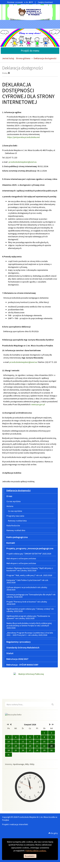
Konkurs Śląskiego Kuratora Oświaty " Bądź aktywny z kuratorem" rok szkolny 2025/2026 (30, 569)
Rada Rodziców (13, 525)
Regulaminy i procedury (18, 641)
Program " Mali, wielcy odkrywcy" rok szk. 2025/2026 (29, 575)
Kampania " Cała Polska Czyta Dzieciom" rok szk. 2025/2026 (27, 581)
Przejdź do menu (30, 50)
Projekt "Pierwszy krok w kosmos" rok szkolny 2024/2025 (27, 602)
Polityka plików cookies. (35, 850)
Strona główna (23, 58)
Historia (10, 506)
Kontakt (10, 542)
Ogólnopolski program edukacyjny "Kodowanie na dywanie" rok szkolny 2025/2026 (28, 617)
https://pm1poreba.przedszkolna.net (23, 137)
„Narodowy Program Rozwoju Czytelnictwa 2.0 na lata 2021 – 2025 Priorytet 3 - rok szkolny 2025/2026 (30, 633)
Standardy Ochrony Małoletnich (22, 647)
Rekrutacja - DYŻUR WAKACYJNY (22, 664)
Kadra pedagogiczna (17, 537)
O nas (9, 496)
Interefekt (23, 824)
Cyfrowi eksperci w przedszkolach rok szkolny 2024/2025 (27, 588)
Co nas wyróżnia (14, 501)
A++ (31, 2)
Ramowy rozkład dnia (17, 520)
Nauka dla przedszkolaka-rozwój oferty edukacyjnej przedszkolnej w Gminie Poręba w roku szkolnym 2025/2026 (29, 625)
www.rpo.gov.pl (38, 404)
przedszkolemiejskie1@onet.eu (23, 162)
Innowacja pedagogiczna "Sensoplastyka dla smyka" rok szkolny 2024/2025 (31, 595)
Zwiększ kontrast (45, 2)
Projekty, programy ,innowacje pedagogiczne (29, 548)
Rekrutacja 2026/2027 (17, 658)
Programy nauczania (15, 516)
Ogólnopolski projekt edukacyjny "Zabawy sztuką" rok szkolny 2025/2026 (30, 610)
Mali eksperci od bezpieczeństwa (21, 558)
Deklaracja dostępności (18, 490)
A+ (27, 2)
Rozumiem (30, 856)
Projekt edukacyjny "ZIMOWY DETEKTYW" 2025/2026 (29, 553)
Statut (9, 653)
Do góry (54, 833)
